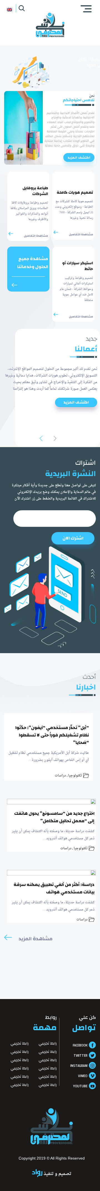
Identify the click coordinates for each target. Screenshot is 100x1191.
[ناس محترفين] (50, 24)
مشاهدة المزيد (35, 938)
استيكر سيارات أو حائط (77, 266)
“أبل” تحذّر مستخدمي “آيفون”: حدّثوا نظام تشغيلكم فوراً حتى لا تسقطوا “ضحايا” (52, 735)
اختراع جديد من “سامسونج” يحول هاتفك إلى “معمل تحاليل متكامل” (54, 817)
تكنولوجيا (75, 775)
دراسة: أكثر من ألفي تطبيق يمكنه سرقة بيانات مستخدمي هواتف (54, 888)
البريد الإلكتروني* (50, 518)
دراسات (60, 775)
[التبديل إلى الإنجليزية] (9, 9)
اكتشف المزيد (79, 157)
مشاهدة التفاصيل (81, 234)
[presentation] (52, 439)
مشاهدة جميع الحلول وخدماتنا (32, 263)
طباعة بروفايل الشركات (35, 191)
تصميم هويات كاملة (75, 193)
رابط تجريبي (48, 1044)
